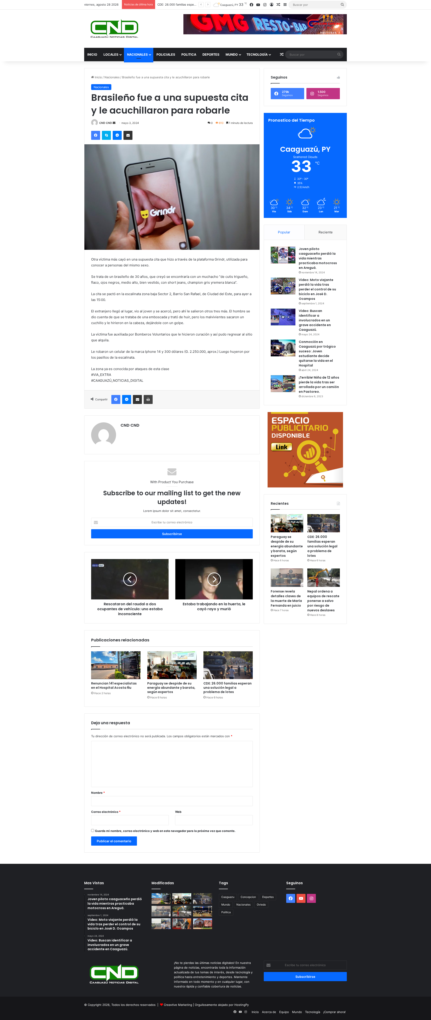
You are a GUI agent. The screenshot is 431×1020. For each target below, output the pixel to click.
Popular (284, 232)
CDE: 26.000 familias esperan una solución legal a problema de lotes (227, 687)
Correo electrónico (106, 812)
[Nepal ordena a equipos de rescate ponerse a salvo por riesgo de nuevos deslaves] (323, 577)
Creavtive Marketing (178, 1005)
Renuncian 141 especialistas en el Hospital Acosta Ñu (114, 685)
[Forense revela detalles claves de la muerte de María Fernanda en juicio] (287, 577)
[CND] (114, 29)
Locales (110, 54)
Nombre (98, 792)
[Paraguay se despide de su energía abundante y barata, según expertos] (172, 665)
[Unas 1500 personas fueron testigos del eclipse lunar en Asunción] (202, 911)
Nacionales (137, 54)
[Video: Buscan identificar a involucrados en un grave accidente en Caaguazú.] (283, 317)
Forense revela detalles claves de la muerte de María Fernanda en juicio (286, 598)
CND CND (105, 123)
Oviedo (261, 904)
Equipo (284, 1012)
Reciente (326, 232)
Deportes (210, 54)
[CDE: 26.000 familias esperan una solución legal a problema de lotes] (228, 665)
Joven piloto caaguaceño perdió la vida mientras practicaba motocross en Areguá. (318, 258)
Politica (188, 54)
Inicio (92, 54)
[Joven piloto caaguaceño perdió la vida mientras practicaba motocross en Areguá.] (283, 255)
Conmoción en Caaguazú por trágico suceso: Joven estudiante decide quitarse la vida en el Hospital (317, 354)
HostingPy (241, 1005)
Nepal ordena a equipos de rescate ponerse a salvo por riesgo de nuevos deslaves (323, 600)
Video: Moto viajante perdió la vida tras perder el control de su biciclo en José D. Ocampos (317, 289)
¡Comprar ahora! (334, 1012)
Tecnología (257, 54)
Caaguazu (227, 897)
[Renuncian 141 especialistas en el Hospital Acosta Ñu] (116, 665)
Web (178, 812)
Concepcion (248, 897)
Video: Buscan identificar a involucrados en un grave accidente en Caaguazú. (315, 320)
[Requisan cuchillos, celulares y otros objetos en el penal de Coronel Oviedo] (202, 923)
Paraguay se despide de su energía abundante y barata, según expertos (171, 687)
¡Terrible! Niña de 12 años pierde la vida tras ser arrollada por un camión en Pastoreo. (319, 384)
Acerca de (269, 1012)
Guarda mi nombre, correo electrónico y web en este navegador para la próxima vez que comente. (165, 831)
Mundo (232, 54)
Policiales (165, 54)
